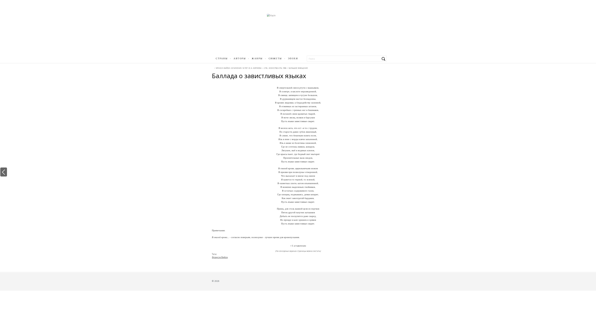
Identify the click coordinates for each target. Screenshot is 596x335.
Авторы (240, 58)
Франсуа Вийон (220, 257)
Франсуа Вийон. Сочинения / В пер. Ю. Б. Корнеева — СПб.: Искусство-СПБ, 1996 (251, 68)
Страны (222, 58)
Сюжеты (275, 58)
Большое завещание (298, 68)
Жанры (257, 58)
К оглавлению (298, 245)
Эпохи (293, 58)
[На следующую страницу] (592, 172)
